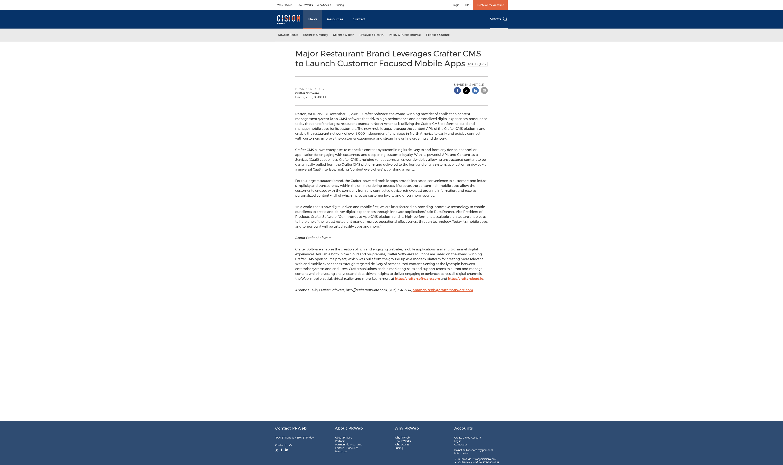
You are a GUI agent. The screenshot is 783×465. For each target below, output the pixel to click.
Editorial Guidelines (346, 448)
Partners (340, 441)
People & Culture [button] (438, 35)
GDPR (467, 5)
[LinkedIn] (286, 450)
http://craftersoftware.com (417, 279)
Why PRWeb (284, 5)
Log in (457, 441)
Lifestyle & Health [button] (371, 35)
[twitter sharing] (466, 91)
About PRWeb (343, 437)
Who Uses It (324, 5)
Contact (359, 19)
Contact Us (282, 445)
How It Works (304, 5)
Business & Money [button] (315, 35)
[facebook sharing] (457, 91)
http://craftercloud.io (465, 279)
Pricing (339, 5)
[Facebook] (281, 450)
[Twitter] (277, 450)
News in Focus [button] (288, 35)
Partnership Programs (348, 444)
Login (456, 5)
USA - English (476, 64)
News (312, 19)
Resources (335, 19)
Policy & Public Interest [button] (405, 35)
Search (495, 19)
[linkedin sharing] (475, 91)
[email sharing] (484, 91)
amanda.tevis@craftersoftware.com (443, 290)
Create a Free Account (490, 5)
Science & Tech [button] (343, 35)
